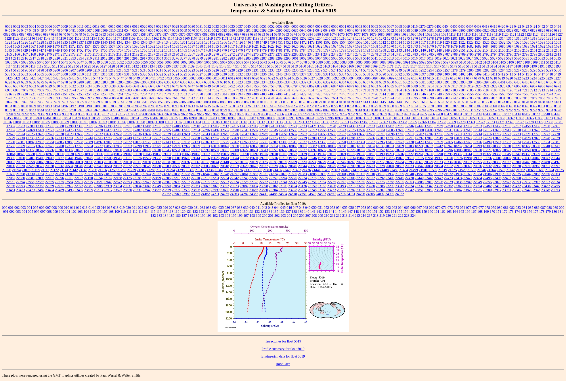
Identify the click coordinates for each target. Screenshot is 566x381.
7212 (533, 90)
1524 (478, 42)
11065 (529, 118)
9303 (65, 114)
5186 (501, 66)
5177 (437, 66)
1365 (215, 42)
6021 (263, 78)
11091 (83, 122)
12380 (548, 122)
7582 (16, 98)
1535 (517, 42)
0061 (342, 26)
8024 (120, 102)
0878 (197, 34)
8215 (207, 106)
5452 (160, 78)
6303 (167, 82)
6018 (239, 78)
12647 (244, 134)
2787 (446, 54)
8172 (485, 102)
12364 (402, 122)
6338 (294, 82)
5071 (247, 62)
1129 (16, 38)
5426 (56, 78)
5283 (493, 70)
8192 (40, 106)
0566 (159, 30)
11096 (121, 122)
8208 (151, 106)
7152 (318, 90)
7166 (414, 90)
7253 (80, 94)
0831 (557, 30)
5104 (494, 62)
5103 (486, 62)
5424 (40, 78)
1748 (48, 50)
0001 (8, 26)
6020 (255, 78)
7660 (326, 98)
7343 (151, 94)
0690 (422, 30)
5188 (517, 66)
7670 (374, 98)
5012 (382, 58)
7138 (263, 90)
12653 (302, 134)
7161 (390, 90)
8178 (525, 102)
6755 (255, 86)
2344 (342, 54)
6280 (80, 82)
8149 (398, 102)
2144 (406, 50)
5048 (88, 62)
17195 (214, 142)
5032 (533, 58)
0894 (269, 34)
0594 (271, 30)
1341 (112, 42)
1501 (319, 42)
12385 (40, 126)
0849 (78, 34)
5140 (199, 66)
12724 (526, 134)
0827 (525, 30)
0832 (6, 34)
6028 (319, 78)
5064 (199, 62)
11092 (93, 122)
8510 (239, 110)
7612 (191, 98)
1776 (239, 50)
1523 (470, 42)
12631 (88, 134)
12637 (147, 134)
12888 (78, 142)
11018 (425, 118)
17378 (351, 142)
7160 (382, 90)
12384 (30, 126)
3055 (167, 58)
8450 (56, 110)
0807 (470, 30)
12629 (69, 134)
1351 (183, 42)
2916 (135, 58)
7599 (104, 98)
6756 (263, 86)
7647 (287, 98)
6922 (493, 86)
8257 (318, 106)
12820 (448, 138)
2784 (422, 54)
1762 (159, 50)
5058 (160, 62)
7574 (549, 94)
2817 (32, 58)
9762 (399, 114)
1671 (398, 46)
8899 (334, 110)
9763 (407, 114)
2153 (478, 50)
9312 (105, 114)
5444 (96, 78)
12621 (545, 130)
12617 (506, 130)
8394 (517, 106)
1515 (406, 42)
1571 (64, 46)
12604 (380, 130)
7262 (127, 94)
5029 (509, 58)
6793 (287, 86)
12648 (254, 134)
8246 (279, 106)
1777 (247, 50)
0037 (239, 26)
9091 (406, 110)
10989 (270, 118)
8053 (168, 102)
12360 (363, 122)
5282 (486, 70)
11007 (377, 118)
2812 (549, 54)
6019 (247, 78)
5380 (318, 74)
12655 (322, 134)
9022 (382, 110)
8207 (143, 106)
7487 (366, 94)
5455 (176, 78)
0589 (239, 30)
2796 (509, 54)
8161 (422, 102)
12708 (438, 134)
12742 (78, 138)
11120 (297, 122)
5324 (175, 74)
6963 (525, 86)
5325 (183, 74)
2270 (215, 54)
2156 (501, 50)
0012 (88, 26)
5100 (462, 62)
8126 (302, 102)
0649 (366, 30)
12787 (380, 138)
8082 (215, 102)
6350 (318, 82)
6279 (72, 82)
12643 (205, 134)
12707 (429, 134)
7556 (470, 94)
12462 (10, 130)
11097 (131, 122)
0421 (509, 26)
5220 (167, 70)
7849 (533, 98)
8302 (366, 106)
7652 (310, 98)
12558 (322, 130)
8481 (151, 110)
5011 (374, 58)
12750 (137, 138)
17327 (302, 142)
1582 (151, 46)
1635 (342, 46)
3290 (287, 58)
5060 (168, 62)
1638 (358, 46)
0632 (287, 30)
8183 (557, 102)
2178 (103, 54)
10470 (76, 118)
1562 (549, 42)
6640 (128, 86)
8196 (64, 106)
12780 (312, 138)
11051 (453, 118)
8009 (96, 102)
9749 (327, 114)
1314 (501, 38)
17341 (331, 142)
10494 (134, 118)
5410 (486, 74)
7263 (135, 94)
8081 (207, 102)
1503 (334, 42)
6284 (112, 82)
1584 (167, 46)
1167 (194, 38)
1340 (104, 42)
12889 (88, 142)
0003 (24, 26)
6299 (136, 82)
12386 (49, 126)
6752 (231, 86)
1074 (333, 34)
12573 (341, 130)
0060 (334, 26)
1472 (303, 42)
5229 (239, 70)
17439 (438, 142)
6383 (438, 82)
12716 (487, 134)
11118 (288, 122)
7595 (72, 98)
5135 (159, 66)
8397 (533, 106)
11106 (215, 122)
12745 (98, 138)
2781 (398, 54)
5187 (509, 66)
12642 (195, 134)
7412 (287, 94)
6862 (310, 86)
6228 (8, 82)
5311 (88, 74)
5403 (470, 74)
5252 (422, 70)
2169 (40, 54)
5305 (40, 74)
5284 (501, 70)
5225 (207, 70)
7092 (183, 90)
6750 (215, 86)
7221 (32, 94)
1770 (223, 50)
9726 (304, 114)
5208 (80, 70)
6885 (390, 86)
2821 (64, 58)
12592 (361, 130)
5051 (112, 62)
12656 (331, 134)
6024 (287, 78)
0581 (207, 30)
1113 (452, 34)
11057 (491, 118)
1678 (446, 46)
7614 (207, 98)
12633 (108, 134)
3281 (215, 58)
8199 (88, 106)
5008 (350, 58)
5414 (517, 74)
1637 (350, 46)
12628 (59, 134)
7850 (541, 98)
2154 (486, 50)
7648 (294, 98)
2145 (414, 50)
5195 (16, 70)
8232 (255, 106)
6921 (486, 86)
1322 (557, 38)
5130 (119, 66)
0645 (342, 30)
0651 (382, 30)
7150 (302, 90)
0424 (533, 26)
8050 (152, 102)
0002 (16, 26)
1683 (478, 46)
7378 (199, 94)
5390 (382, 74)
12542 (254, 130)
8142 (358, 102)
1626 (294, 46)
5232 (263, 70)
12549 (283, 130)
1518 (430, 42)
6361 (398, 82)
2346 (358, 54)
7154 (334, 90)
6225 (541, 78)
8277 (326, 106)
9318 (129, 114)
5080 (319, 62)
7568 (525, 94)
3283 (231, 58)
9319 (137, 114)
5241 (334, 70)
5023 (461, 58)
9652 (232, 114)
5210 (96, 70)
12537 (224, 130)
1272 (382, 38)
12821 (458, 138)
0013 (95, 26)
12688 (370, 134)
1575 (95, 46)
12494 (195, 130)
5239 (318, 70)
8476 (128, 110)
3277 (183, 58)
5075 (279, 62)
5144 (230, 66)
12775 (273, 138)
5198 (40, 70)
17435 (428, 142)
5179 (453, 66)
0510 (112, 30)
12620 (536, 130)
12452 (467, 126)
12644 (215, 134)
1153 (85, 38)
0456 (16, 30)
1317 (525, 38)
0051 (263, 26)
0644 (334, 30)
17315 (292, 142)
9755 (359, 114)
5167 (358, 66)
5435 (88, 78)
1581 (143, 46)
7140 (279, 90)
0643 (326, 30)
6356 (358, 82)
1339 (96, 42)
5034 (549, 58)
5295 (533, 70)
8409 (8, 110)
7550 (446, 94)
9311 (97, 114)
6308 (207, 82)
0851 (86, 34)
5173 (405, 66)
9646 (216, 114)
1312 (486, 38)
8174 (501, 102)
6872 (318, 86)
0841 (70, 34)
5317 (119, 74)
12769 (234, 138)
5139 (191, 66)
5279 (462, 70)
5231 (255, 70)
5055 (136, 62)
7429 (326, 94)
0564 (143, 30)
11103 (187, 122)
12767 (214, 138)
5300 (557, 70)
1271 (374, 38)
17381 (360, 142)
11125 (316, 122)
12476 (79, 130)
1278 (430, 38)
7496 (374, 94)
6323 (239, 82)
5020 (445, 58)
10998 (348, 118)
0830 (549, 30)
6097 (375, 78)
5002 (302, 58)
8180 (541, 102)
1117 (482, 34)
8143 (366, 102)
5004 (318, 58)
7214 (549, 90)
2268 (199, 54)
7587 (40, 98)
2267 (191, 54)
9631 (168, 114)
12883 (39, 142)
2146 (422, 50)
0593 (263, 30)
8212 (183, 106)
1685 (493, 46)
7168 (430, 90)
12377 (519, 122)
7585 (24, 98)
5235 (287, 70)
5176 (429, 66)
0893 (261, 34)
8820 (287, 110)
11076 (7, 122)
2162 (541, 50)
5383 (334, 74)
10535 (173, 118)
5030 (517, 58)
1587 (191, 46)
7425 (310, 94)
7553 (462, 94)
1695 (8, 50)
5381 (326, 74)
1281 (454, 38)
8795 (271, 110)
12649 (263, 134)
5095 (438, 62)
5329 (215, 74)
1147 (39, 38)
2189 (167, 54)
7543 (414, 94)
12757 (185, 138)
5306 (48, 74)
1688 (517, 46)
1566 (24, 46)
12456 (506, 126)
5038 (24, 62)
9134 (470, 110)
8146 (390, 102)
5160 (302, 66)
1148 (47, 38)
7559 (493, 94)
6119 (445, 78)
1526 (493, 42)
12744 (88, 138)
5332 (239, 74)
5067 (223, 62)
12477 (88, 130)
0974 (293, 34)
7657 (318, 98)
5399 (438, 74)
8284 (350, 106)
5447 (120, 78)
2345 (350, 54)
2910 (88, 58)
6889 (414, 86)
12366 (422, 122)
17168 (185, 142)
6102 (406, 78)
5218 (159, 70)
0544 (127, 30)
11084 (36, 122)
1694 (557, 46)
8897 (318, 110)
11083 (26, 122)
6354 (342, 82)
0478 (56, 30)
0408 (477, 26)
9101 (454, 110)
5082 (335, 62)
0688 (406, 30)
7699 (430, 98)
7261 (119, 94)
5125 (87, 66)
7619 (231, 98)
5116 (24, 66)
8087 (231, 102)
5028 (501, 58)
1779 (263, 50)
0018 (127, 26)
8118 (271, 102)
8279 (334, 106)
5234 (279, 70)
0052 (271, 26)
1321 (549, 38)
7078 (88, 90)
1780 (271, 50)
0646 (350, 30)
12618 (516, 130)
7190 (509, 90)
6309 (215, 82)
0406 (461, 26)
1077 (357, 34)
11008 (386, 118)
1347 (151, 42)
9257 (493, 110)
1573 (80, 46)
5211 (104, 70)
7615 (215, 98)
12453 (477, 126)
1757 (119, 50)
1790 (350, 50)
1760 (143, 50)
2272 (231, 54)
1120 (505, 34)
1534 (509, 42)
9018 (374, 110)
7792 (478, 98)
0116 (414, 26)
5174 (413, 66)
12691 (380, 134)
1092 (428, 34)
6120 (453, 78)
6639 (120, 86)
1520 (446, 42)
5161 (310, 66)
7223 (48, 94)
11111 (252, 122)
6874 (334, 86)
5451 (152, 78)
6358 (374, 82)
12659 (361, 134)
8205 (128, 106)
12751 (146, 138)
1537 (533, 42)
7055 (32, 90)
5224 (199, 70)
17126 (146, 142)
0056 (302, 26)
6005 (200, 78)
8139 (350, 102)
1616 (223, 46)
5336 (263, 74)
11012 (396, 118)
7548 (438, 94)
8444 (40, 110)
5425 (48, 78)
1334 (56, 42)
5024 (469, 58)
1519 (438, 42)
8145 (382, 102)
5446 (112, 78)
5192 (549, 66)
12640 (176, 134)
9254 (478, 110)
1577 (111, 46)
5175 (421, 66)
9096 (438, 110)
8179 (533, 102)
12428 (331, 126)
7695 (414, 98)
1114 (460, 34)
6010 (216, 78)
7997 (72, 102)
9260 (501, 110)
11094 (112, 122)
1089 (404, 34)
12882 (30, 142)
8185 (16, 106)
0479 (64, 30)
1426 (239, 42)
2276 (263, 54)
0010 (72, 26)
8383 (462, 106)
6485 (541, 82)
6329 (255, 82)
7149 (294, 90)
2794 (493, 54)
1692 (541, 46)
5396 (414, 74)
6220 (509, 78)
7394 (239, 94)
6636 (96, 86)
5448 (128, 78)
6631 (64, 86)
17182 (205, 142)
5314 (95, 74)
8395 (525, 106)
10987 (251, 118)
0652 (390, 30)
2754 (390, 54)
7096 (199, 90)
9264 (509, 110)
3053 (151, 58)
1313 (493, 38)
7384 (223, 94)
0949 (277, 34)
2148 (438, 50)
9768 (439, 114)
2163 (549, 50)
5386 (358, 74)
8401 (541, 106)
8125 (294, 102)
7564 (509, 94)
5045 (64, 62)
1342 (120, 42)
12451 (458, 126)
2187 (151, 54)
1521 (454, 42)
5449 (136, 78)
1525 (486, 42)
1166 (186, 38)
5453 (168, 78)
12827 (516, 138)
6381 (422, 82)
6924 (509, 86)
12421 (292, 126)
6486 (549, 82)
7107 (231, 90)
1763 (167, 50)
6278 (64, 82)
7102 (215, 90)
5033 (541, 58)
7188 (493, 90)
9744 (319, 114)
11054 (472, 118)
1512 (382, 42)
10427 (448, 114)
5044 (56, 62)
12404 (147, 126)
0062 (350, 26)
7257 (95, 94)
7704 (446, 98)
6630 (56, 86)
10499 (163, 118)
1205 (326, 38)
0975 (301, 34)
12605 (390, 130)
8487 (191, 110)
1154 (93, 38)
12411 (205, 126)
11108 (234, 122)
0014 (103, 26)
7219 (16, 94)
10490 (124, 118)
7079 (96, 90)
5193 (557, 66)
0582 (215, 30)
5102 (478, 62)
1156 (108, 38)
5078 (303, 62)
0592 (255, 30)
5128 (111, 66)
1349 (167, 42)
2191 (183, 54)
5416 (533, 74)
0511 (120, 30)
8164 (445, 102)
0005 (40, 26)
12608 (419, 130)
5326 (191, 74)
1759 (135, 50)
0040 (247, 26)
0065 (374, 26)
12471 (40, 130)
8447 (48, 110)
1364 (207, 42)
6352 (326, 82)
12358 (354, 122)
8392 (501, 106)
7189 (501, 90)
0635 (294, 30)
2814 (8, 58)
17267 (253, 142)
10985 (232, 118)
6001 (184, 78)
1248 (350, 38)
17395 (380, 142)
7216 (8, 94)
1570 (56, 46)
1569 (48, 46)
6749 (207, 86)
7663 (342, 98)
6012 (231, 78)
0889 (253, 34)
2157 (509, 50)
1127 (559, 34)
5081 (327, 62)
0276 (430, 26)
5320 (143, 74)
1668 (374, 46)
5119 (39, 66)
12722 (506, 134)
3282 (223, 58)
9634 (184, 114)
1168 (201, 38)
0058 (318, 26)
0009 (64, 26)
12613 (467, 130)
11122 (306, 122)
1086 (380, 34)
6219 (501, 78)
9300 (41, 114)
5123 (71, 66)
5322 (159, 74)
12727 (545, 134)
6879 (350, 86)
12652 (293, 134)
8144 (374, 102)
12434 (380, 126)
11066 (539, 118)
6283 (104, 82)
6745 (175, 86)
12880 (10, 142)
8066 (183, 102)
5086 (367, 62)
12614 (477, 130)
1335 (64, 42)
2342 (326, 54)
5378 (310, 74)
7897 (8, 102)
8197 (72, 106)
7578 (8, 98)
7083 (128, 90)
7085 (144, 90)
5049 (96, 62)
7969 (56, 102)
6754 (247, 86)
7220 (24, 94)
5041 (48, 62)
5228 (231, 70)
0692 (438, 30)
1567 (32, 46)
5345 (279, 74)
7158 (366, 90)
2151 (462, 50)
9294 (25, 114)
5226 (215, 70)
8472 (112, 110)
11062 (510, 118)
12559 (331, 130)
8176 (517, 102)
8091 (247, 102)
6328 (247, 82)
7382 (215, 94)
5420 (9, 78)
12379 (539, 122)
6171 (461, 78)
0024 (151, 26)
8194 (56, 106)
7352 (175, 94)
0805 (462, 30)
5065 (207, 62)
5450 (144, 78)
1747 (40, 50)
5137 (175, 66)
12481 (127, 130)
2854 (80, 58)
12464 (20, 130)
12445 (399, 126)
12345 (334, 122)
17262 (234, 142)
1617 (231, 46)
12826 (506, 138)
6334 (263, 82)
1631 (310, 46)
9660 (264, 114)
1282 (462, 38)
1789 (342, 50)
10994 (309, 118)
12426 (321, 126)
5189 (525, 66)
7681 (398, 98)
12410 (195, 126)
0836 (38, 34)
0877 (189, 34)
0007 (56, 26)
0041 (255, 26)
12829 (536, 138)
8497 (207, 110)
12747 (107, 138)
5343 (271, 74)
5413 (509, 74)
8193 (48, 106)
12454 (487, 126)
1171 (225, 38)
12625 (30, 134)
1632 (318, 46)
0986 (317, 34)
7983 (64, 102)
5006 (334, 58)
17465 (448, 142)
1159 (132, 38)
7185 (470, 90)
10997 (339, 118)
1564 (8, 46)
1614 (207, 46)
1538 (541, 42)
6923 (501, 86)
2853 (72, 58)
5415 (525, 74)
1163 (163, 38)
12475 (69, 130)
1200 (287, 38)
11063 (520, 118)
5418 (549, 74)
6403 (509, 82)
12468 (30, 130)
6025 (295, 78)
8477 (136, 110)
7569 (533, 94)
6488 (557, 82)
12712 (467, 134)
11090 (74, 122)
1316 (517, 38)
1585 (175, 46)
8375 (422, 106)
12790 (399, 138)
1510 (366, 42)
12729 (10, 138)
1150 (62, 38)
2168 (32, 54)
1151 (70, 38)
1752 (80, 50)
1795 (374, 50)
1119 (497, 34)
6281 (88, 82)
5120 (47, 66)
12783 (341, 138)
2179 (111, 54)
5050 (104, 62)
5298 (541, 70)
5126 (95, 66)
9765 (423, 114)
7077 (80, 90)
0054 (287, 26)
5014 (398, 58)
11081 (17, 122)
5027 (493, 58)
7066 (48, 90)
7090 (176, 90)
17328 (312, 142)
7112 (239, 90)
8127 (310, 102)
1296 (478, 38)
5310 (80, 74)
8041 (144, 102)
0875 (174, 34)
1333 (48, 42)
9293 (17, 114)
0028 (175, 26)
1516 (414, 42)
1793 (366, 50)
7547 (430, 94)
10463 (56, 118)
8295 (358, 106)
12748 (117, 138)
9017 (366, 110)
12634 (117, 134)
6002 (192, 78)
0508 (96, 30)
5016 (414, 58)
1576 (103, 46)
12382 (10, 126)
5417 (541, 74)
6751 (223, 86)
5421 (17, 78)
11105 (206, 122)
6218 (493, 78)
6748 (199, 86)
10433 (467, 114)
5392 (398, 74)
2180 (119, 54)
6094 (351, 78)
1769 (215, 50)
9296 (33, 114)
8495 (199, 110)
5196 (24, 70)
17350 (341, 142)
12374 (500, 122)
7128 (255, 90)
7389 (231, 94)
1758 (127, 50)
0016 (119, 26)
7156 (350, 90)
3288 (271, 58)
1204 (318, 38)
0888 (245, 34)
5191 (541, 66)
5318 (127, 74)
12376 (509, 122)
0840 (62, 34)
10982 (202, 118)
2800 (541, 54)
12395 (88, 126)
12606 (400, 130)
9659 (256, 114)
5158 (286, 66)
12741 (69, 138)
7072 (64, 90)
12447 (419, 126)
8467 (96, 110)
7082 (120, 90)
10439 (516, 114)
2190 (175, 54)
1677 (438, 46)
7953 (32, 102)
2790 (470, 54)
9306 (89, 114)
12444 (390, 126)
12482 (137, 130)
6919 (470, 86)
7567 (517, 94)
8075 (199, 102)
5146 (246, 66)
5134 (151, 66)
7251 (64, 94)
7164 (398, 90)
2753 (382, 54)
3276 (175, 58)
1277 (422, 38)
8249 (287, 106)
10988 (261, 118)
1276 (414, 38)
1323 (8, 42)
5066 (215, 62)
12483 (147, 130)
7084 (136, 90)
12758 (195, 138)
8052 (160, 102)
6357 (366, 82)
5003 (310, 58)
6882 (366, 86)
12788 (390, 138)
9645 (208, 114)
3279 (199, 58)
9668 (288, 114)
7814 (493, 98)
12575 (351, 130)
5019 (438, 58)
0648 (358, 30)
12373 (490, 122)
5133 (143, 66)
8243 (271, 106)
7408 (279, 94)
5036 (8, 62)
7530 (398, 94)
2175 (88, 54)
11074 (558, 118)
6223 (525, 78)
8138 (342, 102)
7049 (24, 90)
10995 (319, 118)
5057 (152, 62)
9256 (486, 110)
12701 (409, 134)
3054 (159, 58)
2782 (406, 54)
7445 (334, 94)
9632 (176, 114)
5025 (477, 58)
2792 (486, 54)
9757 (367, 114)
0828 (533, 30)
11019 (434, 118)
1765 (183, 50)
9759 (383, 114)
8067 (191, 102)
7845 (525, 98)
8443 (32, 110)
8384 (470, 106)
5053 (128, 62)
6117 (438, 78)
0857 (134, 34)
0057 (310, 26)
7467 (358, 94)
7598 (96, 98)
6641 (136, 86)
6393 (462, 82)
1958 (382, 50)
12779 (302, 138)
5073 (263, 62)
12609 (429, 130)
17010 (107, 142)
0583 (223, 30)
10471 (86, 118)
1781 (279, 50)
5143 (222, 66)
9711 (296, 114)
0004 (32, 26)
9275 (541, 110)
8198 (80, 106)
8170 (477, 102)
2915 (127, 58)
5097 (446, 62)
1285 (470, 38)
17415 (390, 142)
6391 (446, 82)
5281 (478, 70)
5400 (446, 74)
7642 (279, 98)
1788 (334, 50)
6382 (430, 82)
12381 (558, 122)
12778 (292, 138)
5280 (470, 70)
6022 (271, 78)
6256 (32, 82)
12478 (98, 130)
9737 (312, 114)
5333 (247, 74)
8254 (310, 106)
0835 (30, 34)
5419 (557, 74)
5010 (366, 58)
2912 (103, 58)
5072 (255, 62)
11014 (406, 118)
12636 (137, 134)
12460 (545, 126)
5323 (167, 74)
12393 (79, 126)
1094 (444, 34)
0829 (541, 30)
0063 (358, 26)
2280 (294, 54)
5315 (103, 74)
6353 (334, 82)
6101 (398, 78)
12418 (263, 126)
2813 (557, 54)
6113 (422, 78)
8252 (294, 106)
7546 (422, 94)
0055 (294, 26)
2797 (517, 54)
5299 (549, 70)
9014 (358, 110)
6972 (557, 86)
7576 (557, 94)
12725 (536, 134)
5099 (454, 62)
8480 (143, 110)
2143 (398, 50)
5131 (127, 66)
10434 (477, 114)
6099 (390, 78)
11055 (482, 118)
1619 (247, 46)
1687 (509, 46)
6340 (310, 82)
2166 (16, 54)
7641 (271, 98)
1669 (382, 46)
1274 (398, 38)
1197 (263, 38)
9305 (81, 114)
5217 (151, 70)
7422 (302, 94)
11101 (169, 122)
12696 (390, 134)
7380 (207, 94)
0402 (438, 26)
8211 (175, 106)
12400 (117, 126)
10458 (27, 118)
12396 (98, 126)
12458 (526, 126)
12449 (438, 126)
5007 (342, 58)
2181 (127, 54)
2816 (24, 58)
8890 (302, 110)
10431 (457, 114)
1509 (358, 42)
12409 (186, 126)
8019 (112, 102)
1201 (294, 38)
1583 (159, 46)
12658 (351, 134)
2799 (533, 54)
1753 (88, 50)
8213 (191, 106)
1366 (223, 42)
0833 (14, 34)
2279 (287, 54)
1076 (349, 34)
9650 (224, 114)
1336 (72, 42)
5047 (80, 62)
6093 (343, 78)
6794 (294, 86)
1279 (438, 38)
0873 (158, 34)
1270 (366, 38)
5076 (287, 62)
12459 (536, 126)
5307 (56, 74)
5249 (398, 70)
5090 (398, 62)
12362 (383, 122)
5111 (542, 62)
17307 (273, 142)
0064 (366, 26)
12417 (253, 126)
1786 (318, 50)
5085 (359, 62)
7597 (88, 98)
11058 (501, 118)
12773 (253, 138)
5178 (445, 66)
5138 (183, 66)
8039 (136, 102)
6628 (40, 86)
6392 (454, 82)
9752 (343, 114)
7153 (326, 90)
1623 (271, 46)
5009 (358, 58)
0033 (215, 26)
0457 (24, 30)
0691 (430, 30)
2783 (414, 54)
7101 (207, 90)
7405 (271, 94)
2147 (430, 50)
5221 (175, 70)
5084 (351, 62)
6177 (469, 78)
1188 (255, 38)
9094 (422, 110)
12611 (448, 130)
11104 (197, 122)
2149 (446, 50)
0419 (493, 26)
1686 (501, 46)
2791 (478, 54)
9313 (113, 114)
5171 (390, 66)
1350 (175, 42)
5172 (398, 66)
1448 (255, 42)
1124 (536, 34)
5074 (271, 62)
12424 (312, 126)
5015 (406, 58)
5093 (422, 62)
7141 (287, 90)
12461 (555, 126)
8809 (279, 110)
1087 (388, 34)
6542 (24, 86)
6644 (159, 86)
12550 (293, 130)
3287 (263, 58)
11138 (325, 122)
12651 (283, 134)
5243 (350, 70)
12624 (20, 134)
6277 (56, 82)
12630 (79, 134)
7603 (128, 98)
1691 (533, 46)
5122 (63, 66)
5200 (56, 70)
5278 (454, 70)
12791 (409, 138)
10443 (535, 114)
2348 (374, 54)
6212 (485, 78)
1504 (342, 42)
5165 (342, 66)
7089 (168, 90)
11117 (279, 122)
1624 (279, 46)
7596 (80, 98)
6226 (549, 78)
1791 (358, 50)
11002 (358, 118)
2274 (247, 54)
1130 (23, 38)
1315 (509, 38)
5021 (453, 58)
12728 (555, 134)
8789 (263, 110)
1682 (470, 46)
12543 (263, 130)
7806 (486, 98)
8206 (136, 106)
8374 (414, 106)
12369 (451, 122)
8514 (255, 110)
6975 (8, 90)
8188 (24, 106)
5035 (557, 58)
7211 (525, 90)
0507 (88, 30)
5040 (40, 62)
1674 (422, 46)
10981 (193, 118)
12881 (20, 142)
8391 (493, 106)
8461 (80, 110)
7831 (501, 98)
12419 (273, 126)
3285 (247, 58)
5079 (311, 62)
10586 (183, 118)
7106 (223, 90)
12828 (526, 138)
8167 (469, 102)
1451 (279, 42)
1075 (341, 34)
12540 (234, 130)
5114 (9, 66)
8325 (374, 106)
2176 (95, 54)
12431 (360, 126)
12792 (419, 138)
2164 (557, 50)
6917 (454, 86)
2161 (533, 50)
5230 (247, 70)
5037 (16, 62)
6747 (191, 86)
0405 (453, 26)
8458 (72, 110)
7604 (136, 98)
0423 (525, 26)
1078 (365, 34)
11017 (415, 118)
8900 (342, 110)
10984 (222, 118)
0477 (48, 30)
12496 (205, 130)
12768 (224, 138)
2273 (239, 54)
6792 (279, 86)
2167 (24, 54)
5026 (485, 58)
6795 (302, 86)
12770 (244, 138)
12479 (108, 130)
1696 (16, 50)
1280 (446, 38)
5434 (80, 78)
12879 (555, 138)
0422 (517, 26)
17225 (224, 142)
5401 (454, 74)
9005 (350, 110)
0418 (485, 26)
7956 (40, 102)
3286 (255, 58)
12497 (215, 130)
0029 (183, 26)
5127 (103, 66)
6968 (541, 86)
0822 (501, 30)
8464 (88, 110)
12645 (224, 134)
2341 (318, 54)
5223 (191, 70)
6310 (223, 82)
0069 (406, 26)
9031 (390, 110)
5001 (294, 58)
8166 (461, 102)
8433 (16, 110)
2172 (64, 54)
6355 (350, 82)
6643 (151, 86)
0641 (310, 30)
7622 (247, 98)
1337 (80, 42)
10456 (17, 118)
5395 (406, 74)
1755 (103, 50)
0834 (22, 34)
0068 (398, 26)
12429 (341, 126)
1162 (155, 38)
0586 (231, 30)
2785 (430, 54)
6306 (191, 82)
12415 (234, 126)
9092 (414, 110)
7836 (509, 98)
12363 (393, 122)
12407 (166, 126)
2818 (40, 58)
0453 (549, 26)
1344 (128, 42)
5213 (119, 70)
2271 (223, 54)
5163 (326, 66)
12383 (20, 126)
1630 (302, 46)
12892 (98, 142)
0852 (94, 34)
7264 (143, 94)
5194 (8, 70)
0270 (422, 26)
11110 (243, 122)
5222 (183, 70)
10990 (280, 118)
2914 (119, 58)
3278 (191, 58)
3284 (239, 58)
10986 (241, 118)
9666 (280, 114)
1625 (287, 46)
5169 (374, 66)
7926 (24, 102)
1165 (178, 38)
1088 (396, 34)
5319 (135, 74)
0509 (104, 30)
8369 (398, 106)
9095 (430, 110)
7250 (56, 94)
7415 (294, 94)
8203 (112, 106)
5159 (294, 66)
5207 (72, 70)
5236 (294, 70)
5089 (390, 62)
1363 (199, 42)
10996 (329, 118)
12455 (497, 126)
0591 (247, 30)
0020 (143, 26)
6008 (208, 78)
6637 (104, 86)
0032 (207, 26)
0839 (54, 34)
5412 (501, 74)
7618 (223, 98)
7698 (422, 98)
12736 (49, 138)
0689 (414, 30)
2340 (310, 54)
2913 (111, 58)
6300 (143, 82)
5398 (430, 74)
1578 (119, 46)
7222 (40, 94)
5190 (533, 66)
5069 (239, 62)
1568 (40, 46)
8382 (454, 106)
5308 (64, 74)
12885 (59, 142)
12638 (156, 134)
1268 (358, 38)
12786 (370, 138)
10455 (8, 118)
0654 (398, 30)
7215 (557, 90)
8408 (557, 106)
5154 (254, 66)
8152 (414, 102)
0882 (221, 34)
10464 (66, 118)
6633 (80, 86)
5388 (366, 74)
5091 (406, 62)
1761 (151, 50)
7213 (541, 90)
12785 (360, 138)
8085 (223, 102)
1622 (263, 46)
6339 (302, 82)
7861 (557, 98)
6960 (517, 86)
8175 (509, 102)
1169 (209, 38)
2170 (48, 54)
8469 (104, 110)
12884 (49, 142)
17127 (156, 142)
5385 (350, 74)
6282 (96, 82)
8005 (80, 102)
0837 (46, 34)
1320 (541, 38)
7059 (40, 90)
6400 (493, 82)
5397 (422, 74)
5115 (16, 66)
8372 (406, 106)
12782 (331, 138)
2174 (80, 54)
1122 (520, 34)
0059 (326, 26)
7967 (48, 102)
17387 (370, 142)
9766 (431, 114)
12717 (497, 134)
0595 (279, 30)
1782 (287, 50)
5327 (199, 74)
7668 (366, 98)
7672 (382, 98)
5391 (390, 74)
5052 (120, 62)
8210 (167, 106)
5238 (310, 70)
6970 (549, 86)
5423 (32, 78)
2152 (470, 50)
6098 (382, 78)
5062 (183, 62)
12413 (224, 126)
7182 (446, 90)
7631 (255, 98)
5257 (446, 70)
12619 (526, 130)
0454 (557, 26)
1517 (422, 42)
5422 (25, 78)
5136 (167, 66)
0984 (309, 34)
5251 (414, 70)
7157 (358, 90)
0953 (285, 34)
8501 (231, 110)
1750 (64, 50)
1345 (136, 42)
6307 (199, 82)
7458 (350, 94)
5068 (231, 62)
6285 (120, 82)
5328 (207, 74)
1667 (366, 46)
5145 (238, 66)
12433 (370, 126)
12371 (471, 122)
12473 (59, 130)
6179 (477, 78)
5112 (549, 62)
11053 (463, 118)
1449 (263, 42)
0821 (493, 30)
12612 (458, 130)
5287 (517, 70)
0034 (223, 26)
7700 (438, 98)
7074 (72, 90)
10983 (212, 118)
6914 (430, 86)
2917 (143, 58)
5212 (111, 70)
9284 (549, 110)
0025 (159, 26)
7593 (56, 98)
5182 (477, 66)
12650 (273, 134)
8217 (223, 106)
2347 (366, 54)
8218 (231, 106)
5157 (278, 66)
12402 (137, 126)
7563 (501, 94)
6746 (183, 86)
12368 (441, 122)
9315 (121, 114)
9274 (533, 110)
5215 (135, 70)
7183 (454, 90)
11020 (444, 118)
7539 (406, 94)
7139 (271, 90)
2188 (159, 54)
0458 (32, 30)
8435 (24, 110)
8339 (382, 106)
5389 (374, 74)
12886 (69, 142)
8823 (294, 110)
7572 (541, 94)
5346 (287, 74)
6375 (414, 82)
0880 (205, 34)
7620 (239, 98)
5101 (470, 62)
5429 (64, 78)
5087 (375, 62)
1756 (111, 50)
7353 (183, 94)
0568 (175, 30)
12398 (108, 126)
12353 (344, 122)
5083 (343, 62)
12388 (59, 126)
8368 (390, 106)
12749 (127, 138)
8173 (493, 102)
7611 (183, 98)
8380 (438, 106)
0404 (445, 26)
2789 (462, 54)
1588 (199, 46)
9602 (153, 114)
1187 (248, 38)
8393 (509, 106)
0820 (486, 30)
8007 (88, 102)
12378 (529, 122)
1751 (72, 50)
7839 (517, 98)
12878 (545, 138)
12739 (59, 138)
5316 (111, 74)
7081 (112, 90)
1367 (231, 42)
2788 (454, 54)
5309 (72, 74)
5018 (430, 58)
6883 (374, 86)
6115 (430, 78)
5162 (318, 66)
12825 (497, 138)
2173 (72, 54)
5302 (16, 74)
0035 (231, 26)
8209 (159, 106)
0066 (382, 26)
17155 (176, 142)
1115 (467, 34)
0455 (8, 30)
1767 (199, 50)
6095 (359, 78)
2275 (255, 54)
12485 (166, 130)
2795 (501, 54)
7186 (478, 90)
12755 (176, 138)
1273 (390, 38)
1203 (310, 38)
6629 (48, 86)
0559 (135, 30)
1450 (271, 42)
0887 (237, 34)
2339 (302, 54)
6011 (223, 78)
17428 (409, 142)
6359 (382, 82)
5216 (143, 70)
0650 (374, 30)
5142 (214, 66)
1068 (325, 34)
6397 (486, 82)
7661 (334, 98)
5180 (461, 66)
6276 (48, 82)
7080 (104, 90)
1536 (525, 42)
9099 (446, 110)
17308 (283, 142)
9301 (49, 114)
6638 (112, 86)
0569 (183, 30)
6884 (382, 86)
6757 (271, 86)
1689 (525, 46)
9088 (398, 110)
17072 (127, 142)
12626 (40, 134)
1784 (302, 50)
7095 (191, 90)
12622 (555, 130)
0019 (135, 26)
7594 (64, 98)
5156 (270, 66)
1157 (116, 38)
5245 (366, 70)
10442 (526, 114)
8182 (549, 102)
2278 (279, 54)
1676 (430, 46)
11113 (270, 122)
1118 (490, 34)
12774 (263, 138)
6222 (517, 78)
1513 (390, 42)
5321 (151, 74)
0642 (318, 30)
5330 (223, 74)
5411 (493, 74)
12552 (312, 130)
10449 (555, 114)
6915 (438, 86)
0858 (142, 34)
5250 (406, 70)
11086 (55, 122)
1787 (326, 50)
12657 (341, 134)
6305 (183, 82)
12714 (477, 134)
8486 (183, 110)
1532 (501, 42)
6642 (143, 86)
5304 (32, 74)
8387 (478, 106)
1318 (533, 38)
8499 (223, 110)
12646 (234, 134)
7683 (406, 98)
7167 (422, 90)
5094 (430, 62)
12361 (373, 122)
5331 (231, 74)
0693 (446, 30)
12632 (98, 134)
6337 (287, 82)
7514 (382, 94)
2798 (525, 54)
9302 (57, 114)
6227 (557, 78)
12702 (419, 134)
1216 (342, 38)
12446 (409, 126)
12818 (428, 138)
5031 (525, 58)
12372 (480, 122)
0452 (541, 26)
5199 (48, 70)
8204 (120, 106)
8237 (263, 106)
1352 (191, 42)
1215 (334, 38)
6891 (422, 86)
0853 (102, 34)
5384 (342, 74)
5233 (271, 70)
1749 (56, 50)
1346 (143, 42)
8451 (64, 110)
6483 (525, 82)
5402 (462, 74)
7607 (159, 98)
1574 (88, 46)
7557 (478, 94)
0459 (40, 30)
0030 (191, 26)
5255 (438, 70)
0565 (151, 30)
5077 (295, 62)
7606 (151, 98)
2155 (493, 50)
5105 (502, 62)
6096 (367, 78)
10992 (300, 118)
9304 (73, 114)
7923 (16, 102)
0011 (80, 26)
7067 (56, 90)
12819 (438, 138)
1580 (135, 46)
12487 (176, 130)
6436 (517, 82)
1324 (16, 42)
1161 (147, 38)
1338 (88, 42)
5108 (526, 62)
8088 (239, 102)
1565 (16, 46)
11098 (140, 122)
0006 (48, 26)
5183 (485, 66)
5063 (191, 62)
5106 (510, 62)
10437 (506, 114)
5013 (390, 58)
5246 (374, 70)
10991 (290, 118)
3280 (207, 58)
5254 (430, 70)
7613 (199, 98)
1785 (310, 50)
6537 (16, 86)
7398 (247, 94)
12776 (283, 138)
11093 (102, 122)
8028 (128, 102)
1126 (551, 34)
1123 (528, 34)
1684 (486, 46)
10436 (496, 114)
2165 (8, 54)
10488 (115, 118)
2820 (56, 58)
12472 (49, 130)
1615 (215, 46)
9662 (272, 114)
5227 (223, 70)
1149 (54, 38)
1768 (207, 50)
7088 (160, 90)
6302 (159, 82)
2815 (16, 58)
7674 (390, 98)
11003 (367, 118)
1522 (462, 42)
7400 (255, 94)
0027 (167, 26)
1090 (412, 34)
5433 (72, 78)
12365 (412, 122)
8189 (32, 106)
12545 (273, 130)
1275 (406, 38)
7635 (263, 98)
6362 (406, 82)
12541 (244, 130)
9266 (525, 110)
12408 (176, 126)
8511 (247, 110)
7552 (454, 94)
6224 (533, 78)
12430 (351, 126)
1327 (32, 42)
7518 (390, 94)
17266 (244, 142)
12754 (166, 138)
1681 (462, 46)
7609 (167, 98)
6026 (303, 78)
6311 (231, 82)
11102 (178, 122)
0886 (229, 34)
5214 (127, 70)
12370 (461, 122)
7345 (159, 94)
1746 (32, 50)
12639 (166, 134)
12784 (351, 138)
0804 (454, 30)
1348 (159, 42)
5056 (144, 62)
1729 (24, 50)
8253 (302, 106)
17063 (117, 142)
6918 (462, 86)
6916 (446, 86)
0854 (110, 34)
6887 (398, 86)
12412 (214, 126)
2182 (135, 54)
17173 (195, 142)
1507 (350, 42)
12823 (477, 138)
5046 (72, 62)
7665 (350, 98)
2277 (271, 54)
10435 (487, 114)
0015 (111, 26)
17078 (137, 142)
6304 (175, 82)
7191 (517, 90)
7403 (263, 94)
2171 (56, 54)
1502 (327, 42)
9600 (145, 114)
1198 (271, 38)
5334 (255, 74)
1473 (311, 42)
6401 (501, 82)
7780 (462, 98)
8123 (286, 102)
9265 (517, 110)
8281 (342, 106)
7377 (191, 94)
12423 (302, 126)
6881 (358, 86)
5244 (358, 70)
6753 (239, 86)
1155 (101, 38)
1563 (557, 42)
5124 (79, 66)
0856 (126, 34)
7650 (302, 98)
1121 (512, 34)
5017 (422, 58)
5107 (518, 62)
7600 (112, 98)
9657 (248, 114)
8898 (326, 110)
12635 (127, 134)
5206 (64, 70)
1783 (294, 50)
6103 (414, 78)
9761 (391, 114)
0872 (150, 34)
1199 (279, 38)
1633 (326, 46)
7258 (103, 94)
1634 (334, 46)
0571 (199, 30)
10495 (144, 118)
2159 (525, 50)
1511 (374, 42)
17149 (166, 142)
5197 (32, 70)
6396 (478, 82)
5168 (366, 66)
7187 (486, 90)
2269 (207, 54)
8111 (263, 102)
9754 (351, 114)
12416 (244, 126)
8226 (247, 106)
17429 (419, 142)
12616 (497, 130)
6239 (24, 82)
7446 (342, 94)
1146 (31, 38)
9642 (200, 114)
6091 (327, 78)
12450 (448, 126)
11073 (548, 118)
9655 (240, 114)
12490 (186, 130)
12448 (428, 126)
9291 (9, 114)
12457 (516, 126)
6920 (478, 86)
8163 (438, 102)
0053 (279, 26)
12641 (186, 134)
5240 (326, 70)
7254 (88, 94)
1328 (40, 42)
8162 (430, 102)
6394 (470, 82)
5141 (206, 66)
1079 (373, 34)
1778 (255, 50)
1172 (232, 38)
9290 (557, 110)
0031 (199, 26)
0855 (118, 34)
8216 (215, 106)
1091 (420, 34)
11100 (159, 122)
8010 (104, 102)
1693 (549, 46)
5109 (534, 62)
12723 (516, 134)
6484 (533, 82)
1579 (127, 46)
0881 (213, 34)
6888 (406, 86)
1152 (78, 38)
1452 (287, 42)
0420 (501, 26)
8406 (549, 106)
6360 (390, 82)
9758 (375, 114)
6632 (72, 86)
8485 (175, 110)
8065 (176, 102)
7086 (152, 90)
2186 (143, 54)
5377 (302, 74)
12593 (370, 130)
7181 (438, 90)
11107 (224, 122)
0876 (181, 34)
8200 (96, 106)
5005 (326, 58)
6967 (533, 86)
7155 (342, 90)
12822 (467, 138)
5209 (88, 70)
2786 (438, 54)
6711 (167, 86)
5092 (414, 62)
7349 (167, 94)
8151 (406, 102)
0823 (509, 30)
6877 (342, 86)
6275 (40, 82)
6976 (16, 90)
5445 (104, 78)
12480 (117, 130)
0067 (390, 26)
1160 (139, 38)
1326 (24, 42)
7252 (72, 94)
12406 (156, 126)
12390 (69, 126)
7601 (120, 98)
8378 (430, 106)
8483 (167, 110)
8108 (255, 102)
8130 (326, 102)
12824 (487, 138)
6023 (279, 78)
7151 (310, 90)
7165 (406, 90)
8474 (120, 110)
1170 (217, 38)
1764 (175, 50)
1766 (191, 50)
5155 (262, 66)
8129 (318, 102)
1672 (406, 46)
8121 (278, 102)
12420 (283, 126)
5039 (32, 62)
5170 (382, 66)
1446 (247, 42)
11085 (45, 122)
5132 (135, 66)
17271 (263, 142)
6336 (279, 82)
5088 (382, 62)
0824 (517, 30)
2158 (517, 50)
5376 (294, 74)
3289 (279, 58)
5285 (509, 70)
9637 (192, 114)
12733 (30, 138)
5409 (478, 74)
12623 (10, 134)
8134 (334, 102)
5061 (176, 62)
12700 (400, 134)
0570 (191, 30)
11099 (150, 122)
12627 (49, 134)
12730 (20, 138)
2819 (48, 58)
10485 (105, 118)
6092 (335, 78)
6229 (16, 82)
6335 (271, 82)
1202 (302, 38)
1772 (231, 50)
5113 (557, 62)
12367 (432, 122)
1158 (124, 38)
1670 (390, 46)
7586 (32, 98)
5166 (350, 66)
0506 (80, 30)
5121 (55, 66)
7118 (247, 90)
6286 (128, 82)
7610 (175, 98)
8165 (453, 102)
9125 (462, 110)
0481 (72, 30)
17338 (321, 142)
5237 (302, 70)
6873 (326, 86)
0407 (469, 26)
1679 (454, 46)
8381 (446, 106)
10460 (37, 118)
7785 (470, 98)
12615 (487, 130)
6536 (8, 86)
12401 (127, 126)
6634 (88, 86)
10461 (47, 118)
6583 (32, 86)
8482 (159, 110)
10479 (95, 118)
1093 (436, 34)
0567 (167, 30)
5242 (342, 70)
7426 (318, 94)
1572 (72, 46)
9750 (335, 114)
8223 (239, 106)
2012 (390, 50)
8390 (486, 106)
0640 (302, 30)
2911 (96, 58)
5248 (390, 70)
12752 (156, 138)
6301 (151, 82)
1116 (475, 34)
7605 (143, 98)
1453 (295, 42)
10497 (154, 118)
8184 (8, 106)
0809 (478, 30)
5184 (493, 66)
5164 (334, 66)
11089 (64, 122)
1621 (255, 46)
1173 (240, 38)
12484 (156, 130)
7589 (48, 98)
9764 (415, 114)
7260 (111, 94)
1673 (414, 46)
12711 (458, 134)
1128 (8, 38)
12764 (205, 138)
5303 (24, 74)
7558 (486, 94)
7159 (374, 90)
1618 (239, 46)
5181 (469, 66)
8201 (104, 106)
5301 (8, 74)
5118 (32, 66)
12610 (438, 130)
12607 (409, 130)
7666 (358, 98)
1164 (170, 38)
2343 (334, 54)
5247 (382, 70)
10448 (545, 114)
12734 (39, 138)
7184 (462, 90)
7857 (549, 98)
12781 (321, 138)
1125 (543, 34)
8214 (199, 106)
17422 (399, 142)
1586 (183, 46)
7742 (454, 98)
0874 (166, 34)
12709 (448, 134)
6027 (311, 78)
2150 (454, 50)
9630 (160, 114)
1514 (398, 42)
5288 (525, 70)
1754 (95, 50)
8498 (215, 110)
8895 (310, 110)
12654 (312, 134)
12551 (302, 130)
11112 (261, 122)
